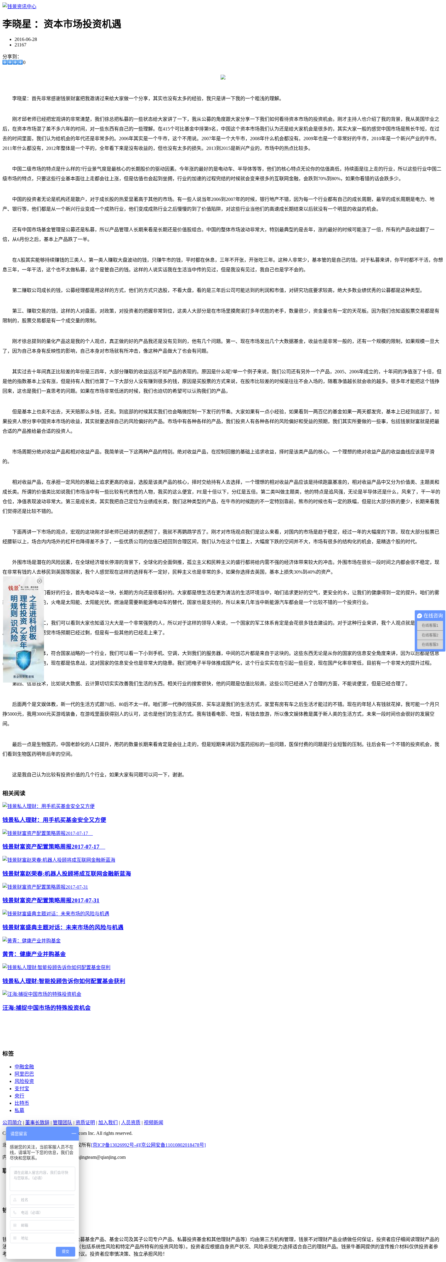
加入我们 (108, 1122)
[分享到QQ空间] (5, 62)
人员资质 (130, 1122)
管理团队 (62, 1122)
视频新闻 (153, 1122)
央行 (19, 1095)
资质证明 (85, 1122)
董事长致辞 (37, 1122)
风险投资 (24, 1081)
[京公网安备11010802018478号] (173, 1145)
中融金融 (24, 1066)
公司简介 (12, 1122)
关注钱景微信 (29, 1191)
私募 (19, 1110)
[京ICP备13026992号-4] (115, 1145)
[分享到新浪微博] (10, 62)
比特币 (22, 1103)
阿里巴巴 (24, 1074)
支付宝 (22, 1088)
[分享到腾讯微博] (15, 62)
